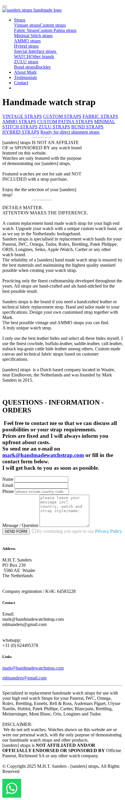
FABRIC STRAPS (100, 116)
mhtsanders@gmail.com (24, 677)
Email (7, 485)
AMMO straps (27, 40)
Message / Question (20, 525)
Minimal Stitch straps (33, 35)
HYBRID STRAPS (20, 132)
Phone (8, 491)
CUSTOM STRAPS (62, 116)
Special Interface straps (35, 51)
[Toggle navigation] (4, 6)
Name (7, 479)
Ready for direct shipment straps (69, 132)
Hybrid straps (26, 46)
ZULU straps (26, 61)
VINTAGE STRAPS (22, 116)
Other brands (42, 56)
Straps (19, 19)
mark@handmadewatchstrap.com (43, 455)
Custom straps (53, 25)
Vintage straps (27, 25)
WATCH (22, 56)
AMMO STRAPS (19, 121)
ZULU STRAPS (54, 126)
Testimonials (25, 77)
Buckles (43, 66)
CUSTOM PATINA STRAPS (65, 121)
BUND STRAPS (87, 126)
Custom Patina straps (57, 30)
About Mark (25, 72)
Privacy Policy (108, 531)
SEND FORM (16, 531)
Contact (21, 82)
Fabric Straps (26, 30)
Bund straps (25, 66)
